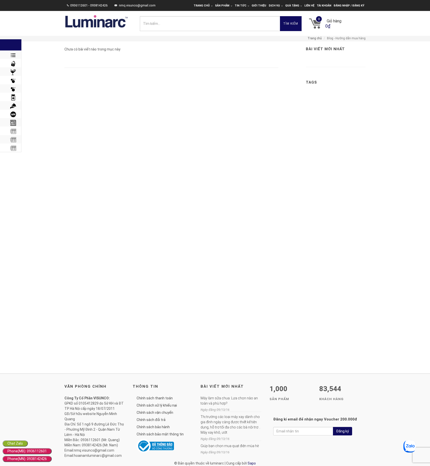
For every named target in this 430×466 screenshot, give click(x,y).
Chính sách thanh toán (155, 398)
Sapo (252, 463)
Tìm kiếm (290, 23)
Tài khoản (324, 5)
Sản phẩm (222, 5)
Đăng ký (342, 431)
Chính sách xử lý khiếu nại (157, 405)
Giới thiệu (259, 5)
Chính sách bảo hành (153, 427)
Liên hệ (309, 5)
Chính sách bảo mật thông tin (160, 434)
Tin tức (240, 5)
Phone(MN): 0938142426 (27, 459)
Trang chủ (202, 5)
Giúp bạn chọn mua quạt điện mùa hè (230, 446)
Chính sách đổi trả (151, 420)
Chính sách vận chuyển (155, 413)
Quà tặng (292, 5)
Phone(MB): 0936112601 (27, 451)
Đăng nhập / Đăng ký (349, 5)
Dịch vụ (274, 5)
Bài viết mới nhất (325, 49)
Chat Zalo (15, 443)
